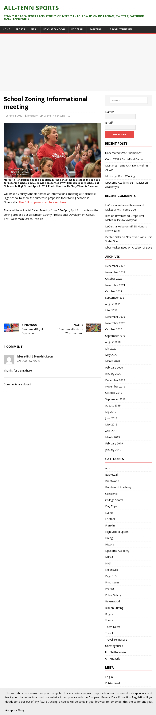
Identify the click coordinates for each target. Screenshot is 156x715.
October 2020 (113, 329)
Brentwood (112, 481)
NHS (108, 563)
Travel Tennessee (121, 29)
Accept (9, 710)
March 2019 (112, 437)
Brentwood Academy (118, 487)
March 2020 (112, 361)
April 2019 (111, 431)
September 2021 (115, 297)
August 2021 (113, 304)
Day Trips (111, 506)
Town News (112, 627)
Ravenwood (112, 601)
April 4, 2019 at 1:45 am (29, 361)
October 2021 (113, 291)
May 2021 (111, 310)
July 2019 (110, 412)
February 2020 (114, 367)
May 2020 (111, 355)
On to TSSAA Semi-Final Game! (124, 159)
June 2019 (111, 418)
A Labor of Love (142, 247)
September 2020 (115, 336)
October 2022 (113, 278)
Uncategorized (114, 646)
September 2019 (115, 399)
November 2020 (115, 323)
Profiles (110, 588)
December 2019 (115, 380)
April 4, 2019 (15, 115)
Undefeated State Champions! (123, 153)
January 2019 (113, 450)
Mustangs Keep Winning (120, 176)
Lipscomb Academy (117, 550)
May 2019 (111, 424)
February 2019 (114, 443)
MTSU (34, 29)
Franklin (110, 525)
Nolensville (59, 115)
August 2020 (113, 342)
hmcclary (32, 115)
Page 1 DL (111, 576)
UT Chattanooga (54, 29)
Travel (109, 633)
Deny (21, 710)
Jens (107, 216)
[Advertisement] (78, 62)
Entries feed (112, 683)
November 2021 (115, 285)
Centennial (111, 494)
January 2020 (113, 374)
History (109, 544)
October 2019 (113, 393)
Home (6, 29)
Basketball (97, 29)
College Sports (114, 500)
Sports (20, 29)
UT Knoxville (112, 658)
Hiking (109, 538)
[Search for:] (128, 100)
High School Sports (117, 531)
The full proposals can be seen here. (42, 202)
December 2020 (115, 317)
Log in (109, 677)
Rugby (109, 614)
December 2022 (115, 266)
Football (77, 29)
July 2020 (110, 348)
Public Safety (113, 595)
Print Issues (112, 582)
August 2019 (113, 405)
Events (48, 115)
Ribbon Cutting (114, 608)
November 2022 (115, 272)
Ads (107, 468)
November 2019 (115, 386)
